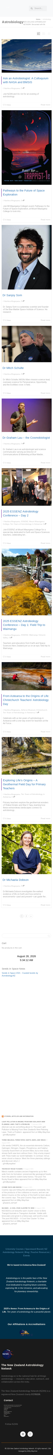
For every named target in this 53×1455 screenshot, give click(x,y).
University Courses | (15, 1249)
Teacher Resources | (40, 1252)
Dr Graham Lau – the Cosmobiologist (26, 437)
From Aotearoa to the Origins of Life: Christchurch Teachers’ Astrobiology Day (26, 700)
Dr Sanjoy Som (12, 295)
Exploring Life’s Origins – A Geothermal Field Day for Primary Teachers (24, 784)
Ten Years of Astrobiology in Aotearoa (26, 524)
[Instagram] (23, 1434)
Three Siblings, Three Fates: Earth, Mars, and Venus (24, 1140)
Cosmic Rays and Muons (11, 1187)
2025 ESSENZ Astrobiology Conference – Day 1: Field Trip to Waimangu (24, 625)
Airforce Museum (28, 710)
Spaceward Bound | (35, 1249)
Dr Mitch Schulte (13, 368)
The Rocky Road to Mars (12, 1169)
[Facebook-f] (30, 1434)
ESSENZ (24, 521)
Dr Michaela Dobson (16, 879)
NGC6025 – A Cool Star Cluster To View (18, 1208)
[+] (27, 56)
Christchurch (41, 710)
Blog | (28, 1252)
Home (38, 19)
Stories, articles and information (18, 1116)
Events (26, 1255)
